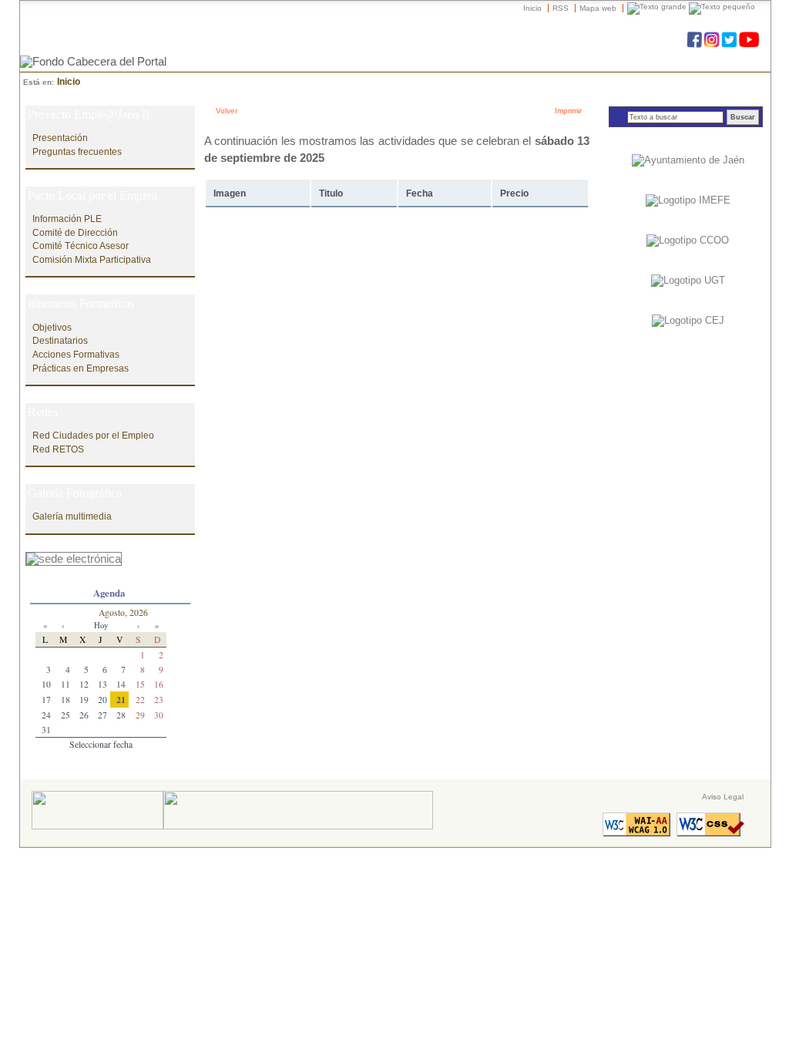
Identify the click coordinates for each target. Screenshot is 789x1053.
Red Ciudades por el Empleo (93, 435)
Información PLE (67, 219)
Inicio (532, 8)
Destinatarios (60, 340)
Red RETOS (58, 449)
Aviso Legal (723, 796)
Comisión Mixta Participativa (91, 259)
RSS (560, 8)
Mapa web (597, 8)
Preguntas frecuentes (77, 151)
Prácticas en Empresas (80, 368)
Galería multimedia (72, 516)
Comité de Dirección (75, 232)
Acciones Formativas (75, 354)
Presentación (60, 138)
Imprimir (568, 110)
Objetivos (52, 327)
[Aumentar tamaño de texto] (657, 8)
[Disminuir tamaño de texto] (722, 8)
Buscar (742, 117)
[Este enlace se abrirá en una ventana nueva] (73, 555)
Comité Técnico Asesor (80, 246)
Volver (226, 110)
